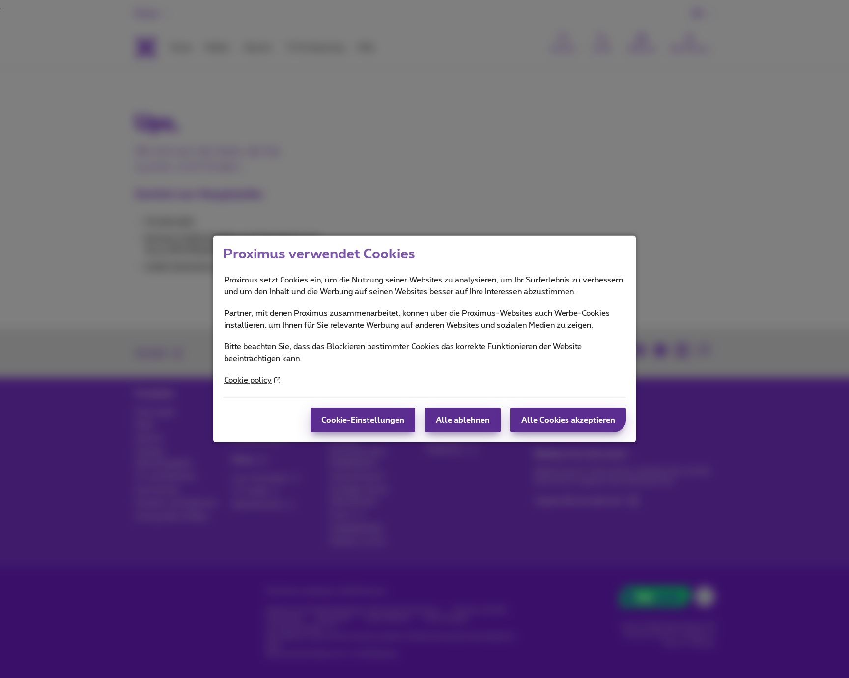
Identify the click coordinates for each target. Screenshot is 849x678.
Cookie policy (248, 380)
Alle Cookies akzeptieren (568, 420)
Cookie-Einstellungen (362, 420)
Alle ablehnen (463, 420)
